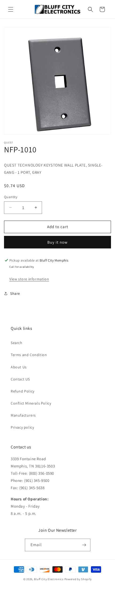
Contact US (20, 379)
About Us (19, 367)
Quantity (10, 197)
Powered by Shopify (78, 579)
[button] (11, 9)
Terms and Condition (29, 354)
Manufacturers (23, 415)
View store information (29, 279)
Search (16, 342)
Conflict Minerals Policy (31, 403)
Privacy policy (22, 427)
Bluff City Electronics (49, 579)
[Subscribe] (84, 545)
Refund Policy (22, 391)
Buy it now (57, 242)
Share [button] (15, 293)
